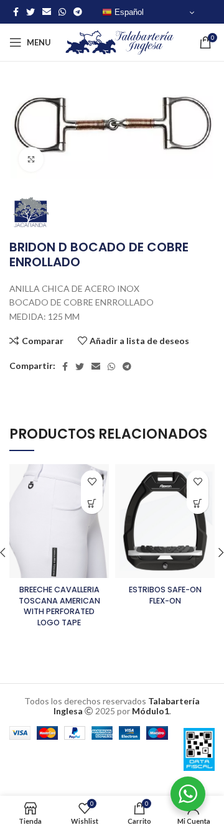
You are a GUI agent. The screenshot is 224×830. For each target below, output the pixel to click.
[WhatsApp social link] (62, 12)
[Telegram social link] (78, 12)
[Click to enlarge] (31, 159)
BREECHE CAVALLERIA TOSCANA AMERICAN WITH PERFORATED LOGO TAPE (59, 606)
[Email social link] (47, 12)
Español (128, 12)
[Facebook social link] (15, 12)
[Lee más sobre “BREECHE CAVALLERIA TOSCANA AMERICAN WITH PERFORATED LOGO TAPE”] (92, 503)
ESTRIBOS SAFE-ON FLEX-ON (165, 595)
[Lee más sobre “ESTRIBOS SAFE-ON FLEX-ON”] (197, 503)
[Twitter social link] (30, 12)
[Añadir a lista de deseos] (92, 481)
